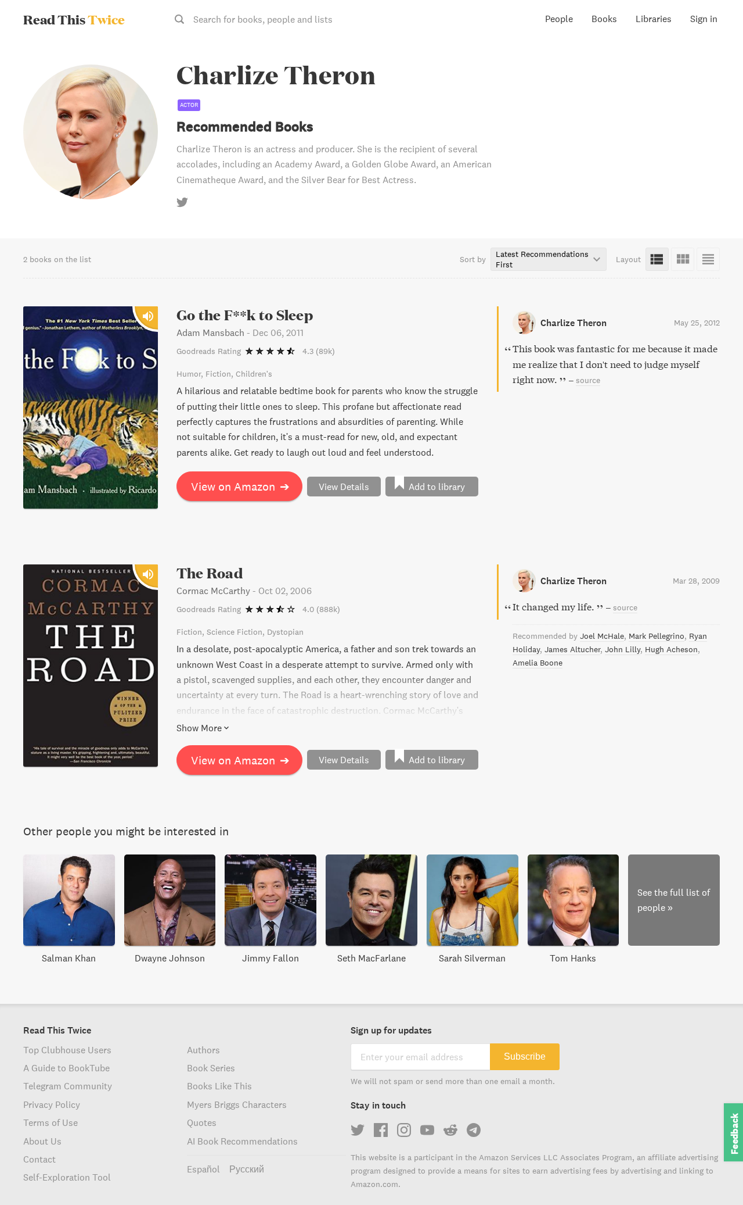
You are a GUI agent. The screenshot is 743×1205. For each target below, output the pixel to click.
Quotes (202, 1122)
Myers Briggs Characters (237, 1104)
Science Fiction (234, 632)
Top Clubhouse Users (67, 1050)
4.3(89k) (318, 351)
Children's (254, 374)
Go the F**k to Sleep (244, 314)
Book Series (211, 1068)
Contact (39, 1159)
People (559, 18)
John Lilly (622, 649)
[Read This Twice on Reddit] (450, 1130)
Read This (74, 19)
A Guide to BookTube (66, 1068)
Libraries (654, 18)
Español (203, 1169)
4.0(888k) (321, 609)
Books (604, 18)
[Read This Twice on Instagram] (404, 1130)
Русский (246, 1169)
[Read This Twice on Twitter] (358, 1130)
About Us (42, 1141)
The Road (209, 572)
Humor (188, 374)
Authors (203, 1050)
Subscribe (525, 1056)
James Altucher (572, 649)
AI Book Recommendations (242, 1141)
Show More (199, 728)
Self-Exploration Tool (67, 1177)
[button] (712, 1174)
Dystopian (285, 632)
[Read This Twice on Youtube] (427, 1130)
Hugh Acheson (671, 649)
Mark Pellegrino (656, 636)
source (588, 380)
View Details (344, 486)
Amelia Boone (537, 662)
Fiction (218, 374)
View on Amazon (240, 486)
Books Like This (219, 1086)
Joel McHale (602, 636)
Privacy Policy (51, 1104)
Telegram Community (67, 1086)
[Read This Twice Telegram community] (474, 1130)
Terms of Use (50, 1122)
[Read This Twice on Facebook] (381, 1130)
